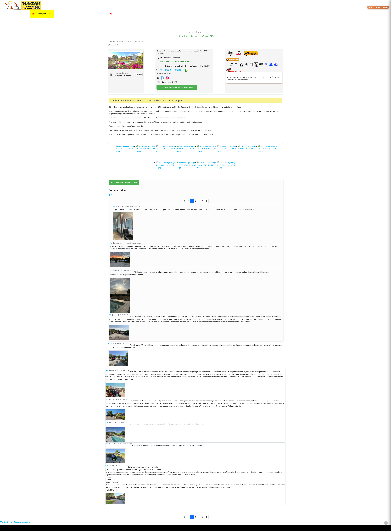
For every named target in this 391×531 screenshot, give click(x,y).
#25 (110, 315)
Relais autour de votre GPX (79, 14)
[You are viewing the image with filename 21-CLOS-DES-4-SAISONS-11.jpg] (207, 169)
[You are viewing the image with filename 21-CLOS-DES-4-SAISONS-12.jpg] (227, 169)
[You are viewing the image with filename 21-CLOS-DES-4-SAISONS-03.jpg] (166, 153)
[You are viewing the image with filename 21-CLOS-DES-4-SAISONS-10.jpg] (187, 169)
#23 (106, 370)
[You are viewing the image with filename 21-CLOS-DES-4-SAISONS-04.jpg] (187, 153)
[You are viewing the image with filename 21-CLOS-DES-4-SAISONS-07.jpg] (248, 153)
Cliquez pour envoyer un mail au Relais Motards (177, 87)
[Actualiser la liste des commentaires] (195, 194)
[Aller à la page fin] (206, 201)
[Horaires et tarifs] (238, 53)
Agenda (134, 14)
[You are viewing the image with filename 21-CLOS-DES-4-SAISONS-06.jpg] (227, 153)
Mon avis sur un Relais (379, 7)
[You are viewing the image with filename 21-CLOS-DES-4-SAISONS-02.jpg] (146, 153)
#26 (111, 270)
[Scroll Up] (386, 523)
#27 (111, 243)
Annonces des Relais (120, 14)
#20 (106, 444)
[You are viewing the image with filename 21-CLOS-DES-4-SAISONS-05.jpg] (207, 153)
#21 (106, 422)
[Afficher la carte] (230, 53)
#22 (106, 399)
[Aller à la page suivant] (202, 201)
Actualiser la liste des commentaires (16, 522)
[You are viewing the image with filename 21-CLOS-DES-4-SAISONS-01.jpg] (126, 153)
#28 (114, 206)
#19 (106, 465)
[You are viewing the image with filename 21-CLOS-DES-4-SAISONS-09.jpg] (166, 169)
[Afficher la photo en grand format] (195, 226)
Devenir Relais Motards (149, 14)
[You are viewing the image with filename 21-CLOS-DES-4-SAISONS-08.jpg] (268, 153)
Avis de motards (98, 14)
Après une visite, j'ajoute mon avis (124, 182)
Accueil (7, 14)
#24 (109, 343)
